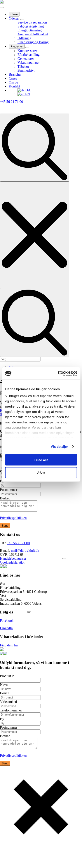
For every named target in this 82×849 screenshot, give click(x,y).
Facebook (7, 620)
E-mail (4, 693)
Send (5, 525)
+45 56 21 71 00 (11, 101)
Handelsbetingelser (13, 558)
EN (27, 94)
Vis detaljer (59, 446)
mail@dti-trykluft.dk (25, 550)
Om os (13, 82)
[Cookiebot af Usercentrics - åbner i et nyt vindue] (58, 373)
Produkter (16, 46)
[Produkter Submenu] (27, 47)
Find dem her (9, 645)
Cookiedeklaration (12, 562)
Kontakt (14, 86)
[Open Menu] (1, 7)
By (2, 719)
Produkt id (7, 676)
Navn (4, 684)
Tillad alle (41, 460)
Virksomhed (8, 702)
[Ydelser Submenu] (22, 19)
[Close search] (34, 235)
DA (27, 90)
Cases (13, 78)
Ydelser (14, 18)
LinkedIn (6, 628)
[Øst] (29, 612)
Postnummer (8, 490)
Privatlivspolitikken (13, 518)
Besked (5, 498)
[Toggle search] (34, 147)
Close (14, 14)
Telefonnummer (11, 710)
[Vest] (64, 558)
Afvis (41, 473)
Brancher (15, 74)
